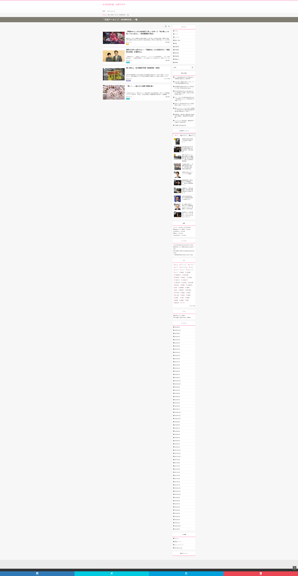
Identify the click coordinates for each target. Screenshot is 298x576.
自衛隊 (188, 295)
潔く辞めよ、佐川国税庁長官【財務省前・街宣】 (143, 68)
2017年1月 (177, 485)
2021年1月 (177, 368)
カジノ (176, 267)
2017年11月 (177, 453)
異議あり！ (177, 59)
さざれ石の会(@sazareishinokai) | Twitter (183, 245)
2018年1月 (177, 447)
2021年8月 (177, 358)
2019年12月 (178, 380)
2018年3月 (177, 440)
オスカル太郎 (167, 78)
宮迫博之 (190, 277)
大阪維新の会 (178, 275)
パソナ (183, 269)
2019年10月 (178, 384)
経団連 (183, 292)
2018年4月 (177, 437)
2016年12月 (178, 488)
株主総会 (177, 53)
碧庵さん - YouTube (178, 233)
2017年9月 (177, 459)
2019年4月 (177, 399)
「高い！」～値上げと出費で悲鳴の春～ (140, 86)
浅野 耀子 (168, 42)
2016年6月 (177, 507)
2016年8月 (177, 500)
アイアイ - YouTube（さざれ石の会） (182, 227)
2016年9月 (177, 497)
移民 (176, 290)
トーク (176, 34)
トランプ (177, 269)
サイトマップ (111, 11)
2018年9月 (177, 421)
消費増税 (182, 287)
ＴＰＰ (183, 302)
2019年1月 (177, 409)
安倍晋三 (183, 277)
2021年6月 (177, 365)
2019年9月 (177, 387)
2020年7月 (177, 374)
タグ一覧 (192, 305)
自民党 (183, 295)
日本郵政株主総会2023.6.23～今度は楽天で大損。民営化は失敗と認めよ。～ (184, 87)
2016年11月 (177, 491)
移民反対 (182, 290)
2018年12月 (178, 412)
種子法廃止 (189, 290)
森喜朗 (183, 285)
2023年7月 (177, 336)
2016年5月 (177, 510)
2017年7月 (177, 466)
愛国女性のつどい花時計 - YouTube (181, 229)
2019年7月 (177, 390)
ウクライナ (191, 264)
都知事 (176, 300)
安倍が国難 (186, 275)
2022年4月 (177, 352)
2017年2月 (177, 481)
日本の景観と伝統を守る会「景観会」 (182, 317)
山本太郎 (184, 282)
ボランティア (190, 269)
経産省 (188, 292)
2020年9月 (177, 371)
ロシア (176, 272)
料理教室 (177, 49)
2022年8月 (177, 346)
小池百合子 (177, 280)
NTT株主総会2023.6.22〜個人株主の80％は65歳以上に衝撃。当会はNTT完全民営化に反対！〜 (184, 93)
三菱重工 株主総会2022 (180, 125)
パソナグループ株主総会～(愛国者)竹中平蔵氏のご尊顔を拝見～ (184, 121)
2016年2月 (177, 519)
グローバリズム (184, 267)
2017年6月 (177, 469)
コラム (128, 62)
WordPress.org (178, 548)
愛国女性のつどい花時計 (179, 315)
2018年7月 (177, 428)
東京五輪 (191, 282)
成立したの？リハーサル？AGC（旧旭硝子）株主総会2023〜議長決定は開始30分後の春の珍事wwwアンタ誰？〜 (185, 110)
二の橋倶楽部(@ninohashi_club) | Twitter (183, 254)
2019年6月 (177, 393)
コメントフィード (179, 544)
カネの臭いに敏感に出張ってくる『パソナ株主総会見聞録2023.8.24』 (184, 82)
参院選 (182, 272)
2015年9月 (177, 529)
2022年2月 (177, 355)
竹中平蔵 (177, 292)
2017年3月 (177, 478)
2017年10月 (178, 456)
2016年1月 (177, 522)
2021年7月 (177, 361)
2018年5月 (177, 434)
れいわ (176, 264)
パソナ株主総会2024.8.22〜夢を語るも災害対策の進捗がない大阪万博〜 (184, 78)
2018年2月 (177, 444)
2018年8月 (177, 425)
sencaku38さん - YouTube (179, 235)
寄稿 (127, 44)
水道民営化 (189, 285)
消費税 (188, 287)
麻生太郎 (177, 302)
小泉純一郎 (185, 280)
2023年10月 (178, 330)
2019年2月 (177, 406)
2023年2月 (177, 343)
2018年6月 (177, 431)
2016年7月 (177, 503)
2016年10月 (178, 494)
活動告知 (177, 56)
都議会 (182, 300)
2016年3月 (177, 516)
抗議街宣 (128, 80)
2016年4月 (177, 513)
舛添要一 (177, 297)
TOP (103, 11)
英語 (183, 297)
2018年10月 (178, 418)
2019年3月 (177, 402)
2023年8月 (177, 333)
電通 (187, 300)
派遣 (176, 287)
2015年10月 (178, 526)
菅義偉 (188, 297)
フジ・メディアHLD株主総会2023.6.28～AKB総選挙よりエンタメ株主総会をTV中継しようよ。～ (184, 99)
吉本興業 (188, 272)
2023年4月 (177, 339)
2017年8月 (177, 462)
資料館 (176, 62)
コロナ (191, 267)
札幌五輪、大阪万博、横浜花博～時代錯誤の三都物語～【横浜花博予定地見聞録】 (184, 116)
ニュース (177, 37)
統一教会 (177, 295)
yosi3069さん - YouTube (179, 231)
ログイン (177, 538)
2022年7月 (177, 349)
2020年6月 (177, 377)
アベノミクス (183, 264)
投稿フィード (178, 541)
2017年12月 (178, 450)
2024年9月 (177, 327)
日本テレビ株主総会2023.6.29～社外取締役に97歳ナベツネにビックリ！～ (184, 104)
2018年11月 (177, 415)
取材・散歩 (177, 40)
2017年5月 (177, 472)
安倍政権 (177, 277)
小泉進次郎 (177, 282)
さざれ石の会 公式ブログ (113, 4)
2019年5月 (177, 396)
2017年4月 (177, 475)
